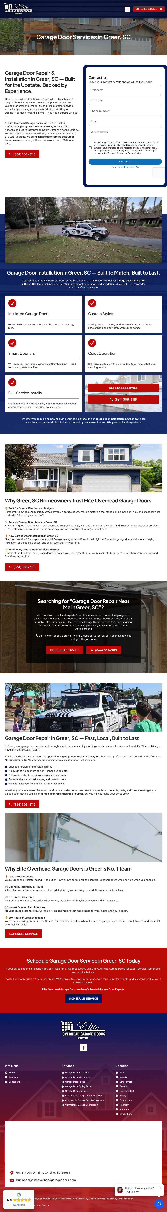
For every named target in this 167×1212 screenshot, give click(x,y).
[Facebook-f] (83, 1047)
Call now (14, 979)
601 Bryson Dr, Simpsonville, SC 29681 (43, 1172)
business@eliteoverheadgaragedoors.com (46, 1180)
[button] (149, 9)
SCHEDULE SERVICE (123, 388)
